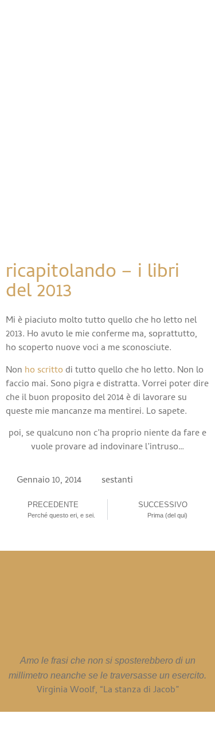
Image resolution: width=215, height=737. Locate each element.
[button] (101, 208)
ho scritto (44, 370)
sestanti (117, 480)
